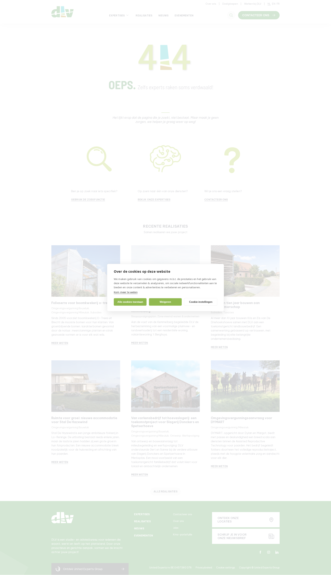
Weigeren (165, 301)
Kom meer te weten (126, 292)
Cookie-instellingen (200, 301)
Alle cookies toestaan (130, 301)
